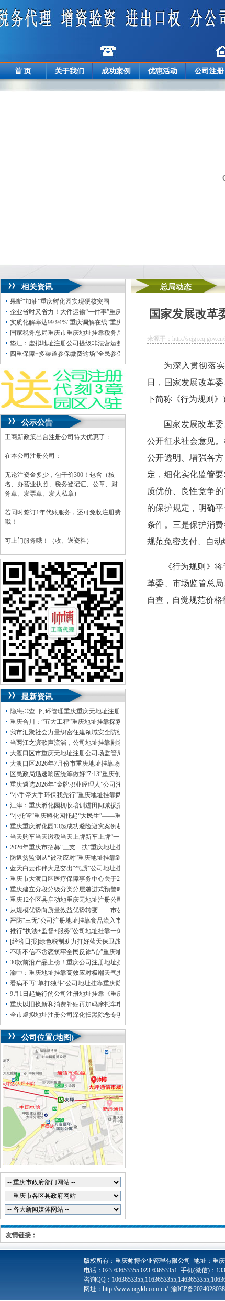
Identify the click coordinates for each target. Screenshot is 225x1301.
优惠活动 (162, 71)
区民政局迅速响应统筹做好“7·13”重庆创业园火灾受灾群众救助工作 (103, 774)
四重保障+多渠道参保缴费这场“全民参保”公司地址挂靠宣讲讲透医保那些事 (115, 353)
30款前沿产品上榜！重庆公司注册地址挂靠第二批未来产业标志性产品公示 (113, 962)
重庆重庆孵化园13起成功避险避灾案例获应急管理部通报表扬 (94, 826)
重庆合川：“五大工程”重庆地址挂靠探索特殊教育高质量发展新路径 (103, 721)
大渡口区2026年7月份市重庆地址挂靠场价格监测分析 (84, 763)
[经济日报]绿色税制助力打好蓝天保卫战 (65, 941)
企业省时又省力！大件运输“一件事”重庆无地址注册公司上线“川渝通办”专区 (115, 312)
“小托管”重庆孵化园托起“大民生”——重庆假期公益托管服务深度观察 (106, 816)
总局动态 (176, 287)
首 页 (23, 71)
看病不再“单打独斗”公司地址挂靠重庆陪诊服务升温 (81, 983)
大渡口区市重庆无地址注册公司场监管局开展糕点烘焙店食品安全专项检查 (113, 753)
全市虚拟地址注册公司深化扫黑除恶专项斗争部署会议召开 (91, 1014)
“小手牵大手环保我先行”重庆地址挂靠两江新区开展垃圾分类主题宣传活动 (113, 795)
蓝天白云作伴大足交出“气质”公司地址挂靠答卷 (75, 868)
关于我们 (69, 71)
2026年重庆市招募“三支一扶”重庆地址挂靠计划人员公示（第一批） (103, 847)
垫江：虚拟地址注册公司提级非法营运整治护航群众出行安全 (94, 343)
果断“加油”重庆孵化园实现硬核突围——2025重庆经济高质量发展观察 (107, 301)
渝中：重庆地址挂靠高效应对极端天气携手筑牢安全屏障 (88, 973)
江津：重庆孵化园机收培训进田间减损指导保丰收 (79, 805)
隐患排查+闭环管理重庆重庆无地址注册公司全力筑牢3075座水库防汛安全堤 (115, 711)
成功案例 (116, 71)
